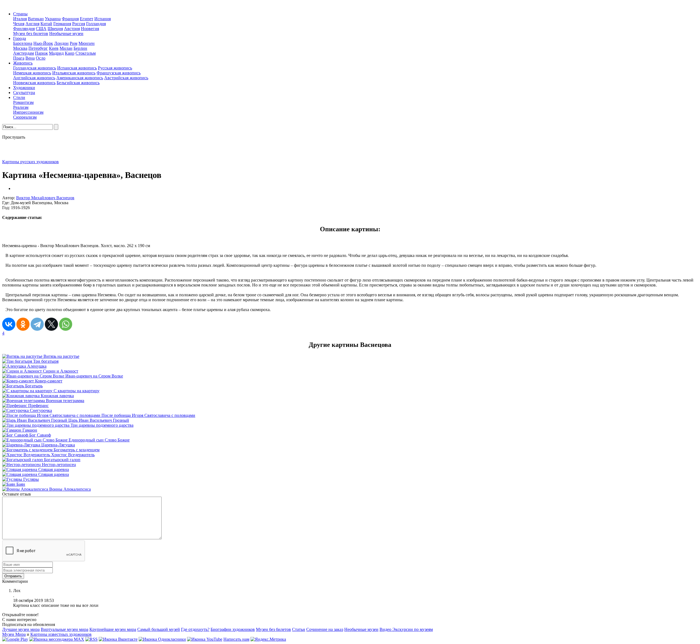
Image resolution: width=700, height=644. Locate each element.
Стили (19, 97)
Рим (73, 43)
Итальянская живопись (73, 73)
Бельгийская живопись (78, 82)
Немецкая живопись (32, 73)
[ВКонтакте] (8, 324)
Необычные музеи (66, 33)
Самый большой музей (158, 629)
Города (19, 38)
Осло (40, 58)
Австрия (72, 28)
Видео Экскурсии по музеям (406, 629)
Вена (30, 58)
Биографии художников (233, 629)
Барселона (22, 43)
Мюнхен (86, 43)
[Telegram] (37, 324)
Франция (70, 18)
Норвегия (90, 28)
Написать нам (236, 639)
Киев (54, 48)
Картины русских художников (30, 161)
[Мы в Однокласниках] (162, 639)
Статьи (298, 629)
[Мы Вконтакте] (118, 639)
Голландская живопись (34, 68)
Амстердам (23, 53)
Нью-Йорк (43, 43)
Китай (46, 23)
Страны (20, 13)
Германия (62, 23)
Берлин (80, 48)
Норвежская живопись (34, 82)
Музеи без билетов (30, 33)
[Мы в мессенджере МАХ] (56, 639)
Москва (20, 48)
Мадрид (56, 53)
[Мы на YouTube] (204, 639)
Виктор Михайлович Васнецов (45, 197)
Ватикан (36, 18)
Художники (24, 87)
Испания (102, 18)
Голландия (96, 23)
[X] (51, 324)
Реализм (20, 107)
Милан (66, 48)
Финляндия (24, 28)
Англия (32, 23)
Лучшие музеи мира (21, 629)
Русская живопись (115, 68)
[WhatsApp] (65, 324)
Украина (53, 18)
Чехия (18, 23)
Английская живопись (34, 77)
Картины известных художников (61, 634)
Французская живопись (119, 73)
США (41, 28)
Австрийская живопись (126, 77)
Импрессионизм (28, 112)
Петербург (38, 48)
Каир (69, 53)
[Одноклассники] (23, 324)
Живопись (23, 63)
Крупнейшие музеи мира (112, 629)
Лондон (61, 43)
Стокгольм (85, 53)
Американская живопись (79, 77)
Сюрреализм (25, 117)
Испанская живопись (77, 68)
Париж (41, 53)
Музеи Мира (14, 634)
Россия (78, 23)
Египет (86, 18)
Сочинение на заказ (324, 629)
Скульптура (24, 92)
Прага (18, 58)
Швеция (55, 28)
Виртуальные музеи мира (64, 629)
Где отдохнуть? (195, 629)
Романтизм (23, 102)
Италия (20, 18)
